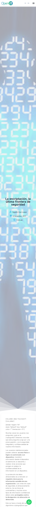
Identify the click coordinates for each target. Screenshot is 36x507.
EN (28, 3)
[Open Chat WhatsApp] (29, 502)
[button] (33, 3)
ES (25, 3)
